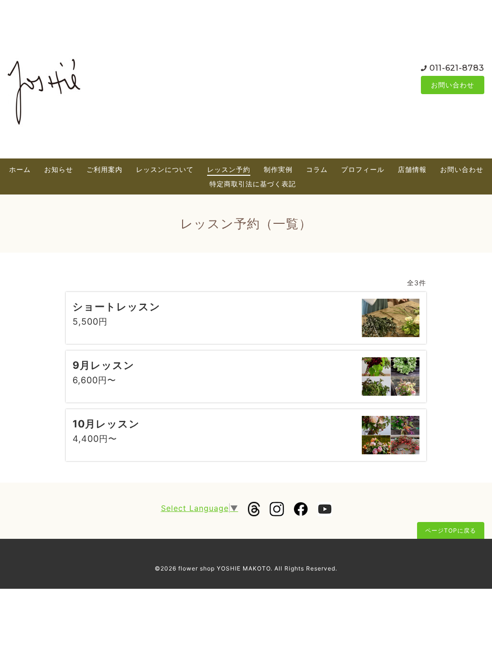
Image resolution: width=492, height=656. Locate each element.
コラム (317, 169)
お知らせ (58, 169)
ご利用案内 (104, 169)
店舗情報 (412, 169)
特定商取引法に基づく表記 (252, 184)
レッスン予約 (228, 169)
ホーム (20, 169)
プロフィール (362, 169)
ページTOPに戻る (450, 530)
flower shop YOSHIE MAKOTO (224, 568)
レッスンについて (165, 169)
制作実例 (278, 169)
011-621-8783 (457, 68)
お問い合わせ (452, 85)
